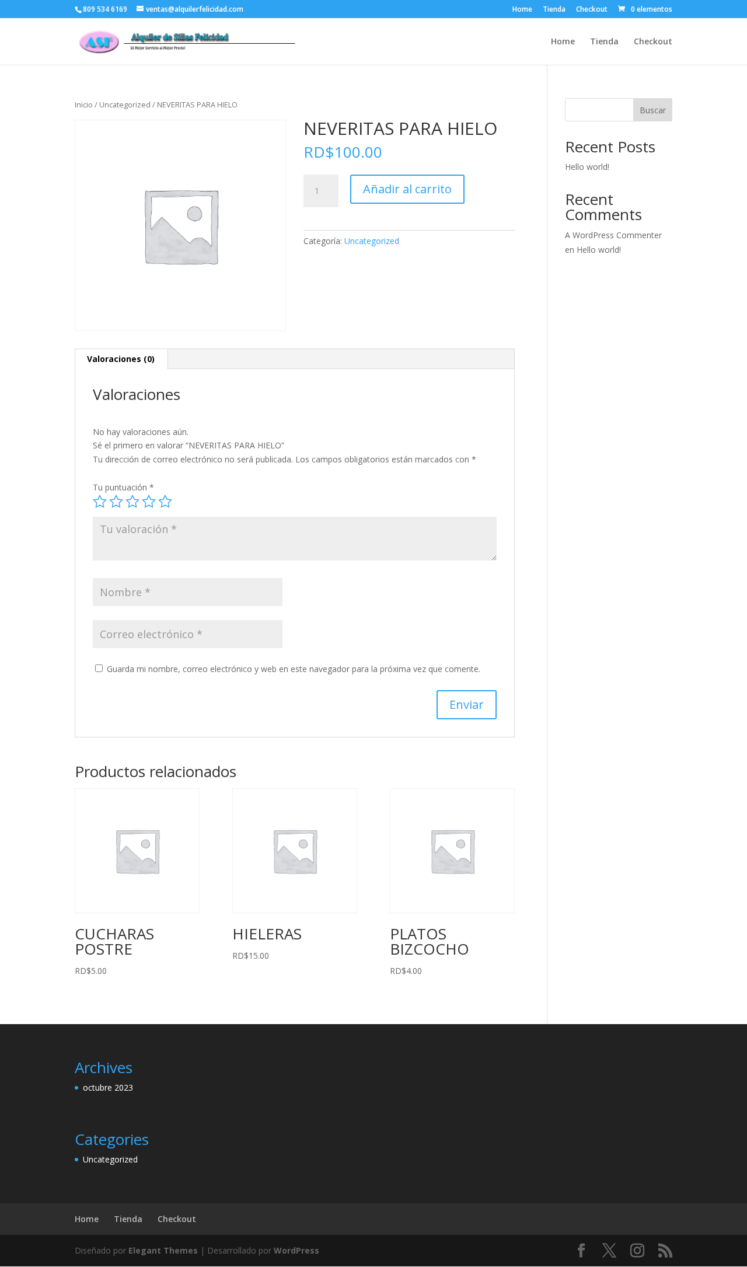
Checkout (592, 10)
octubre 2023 (108, 1087)
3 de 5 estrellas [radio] (132, 502)
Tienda (554, 10)
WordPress (296, 1250)
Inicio (84, 104)
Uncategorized (125, 104)
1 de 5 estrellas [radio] (100, 502)
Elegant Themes (163, 1250)
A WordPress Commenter (613, 235)
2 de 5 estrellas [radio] (116, 502)
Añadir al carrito (407, 189)
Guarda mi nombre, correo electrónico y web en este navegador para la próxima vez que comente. (293, 668)
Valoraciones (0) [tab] (121, 358)
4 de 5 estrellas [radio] (149, 502)
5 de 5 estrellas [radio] (165, 502)
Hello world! (587, 166)
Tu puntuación (123, 487)
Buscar (653, 110)
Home (522, 10)
